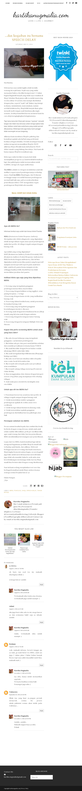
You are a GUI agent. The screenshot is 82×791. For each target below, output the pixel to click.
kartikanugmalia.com (41, 14)
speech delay (31, 490)
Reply (41, 584)
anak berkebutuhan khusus (57, 209)
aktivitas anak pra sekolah (57, 213)
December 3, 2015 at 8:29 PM (22, 673)
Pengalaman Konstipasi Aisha (66, 237)
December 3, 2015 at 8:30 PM (22, 718)
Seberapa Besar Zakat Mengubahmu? (63, 189)
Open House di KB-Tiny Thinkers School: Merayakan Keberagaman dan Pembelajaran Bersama (62, 267)
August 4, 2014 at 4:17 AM (16, 609)
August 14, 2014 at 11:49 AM (21, 630)
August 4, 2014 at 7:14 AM (16, 646)
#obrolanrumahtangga (56, 205)
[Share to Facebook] (30, 485)
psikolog (17, 490)
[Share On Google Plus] (42, 485)
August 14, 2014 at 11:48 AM (21, 592)
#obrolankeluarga (54, 201)
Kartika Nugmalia (21, 590)
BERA (11, 490)
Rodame (12, 644)
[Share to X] (34, 485)
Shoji (24, 490)
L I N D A (12, 566)
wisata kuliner (67, 201)
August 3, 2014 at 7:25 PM (16, 568)
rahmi (11, 606)
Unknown (13, 692)
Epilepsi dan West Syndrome (66, 228)
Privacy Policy (24, 788)
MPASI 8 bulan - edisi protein (67, 247)
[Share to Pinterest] (38, 485)
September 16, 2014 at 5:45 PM (17, 694)
